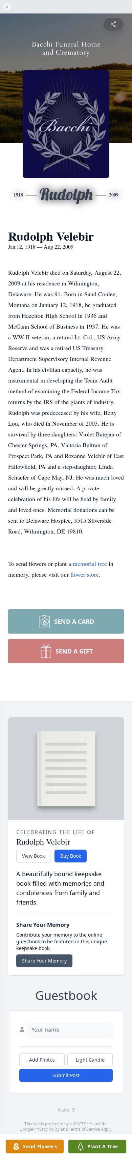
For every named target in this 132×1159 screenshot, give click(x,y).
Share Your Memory (44, 960)
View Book (33, 856)
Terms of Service (84, 1129)
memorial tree (90, 563)
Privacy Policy (47, 1129)
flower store (84, 574)
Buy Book (70, 856)
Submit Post (66, 1075)
